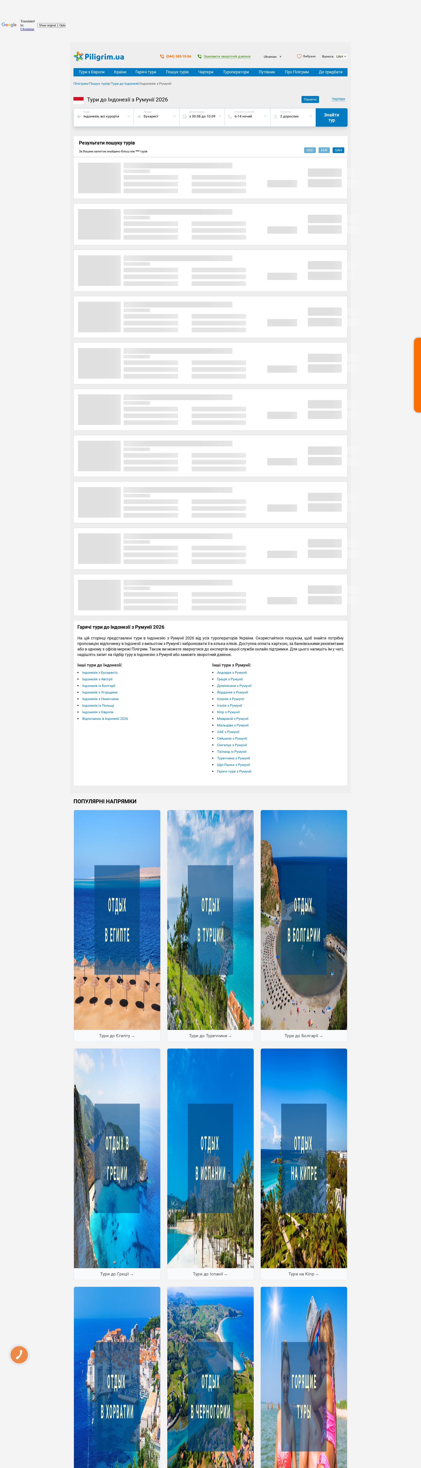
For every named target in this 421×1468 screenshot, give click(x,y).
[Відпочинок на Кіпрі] (304, 1158)
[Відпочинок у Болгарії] (304, 920)
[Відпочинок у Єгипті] (117, 920)
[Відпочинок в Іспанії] (210, 1158)
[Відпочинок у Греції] (117, 1158)
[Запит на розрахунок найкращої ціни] (417, 375)
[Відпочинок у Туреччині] (210, 920)
